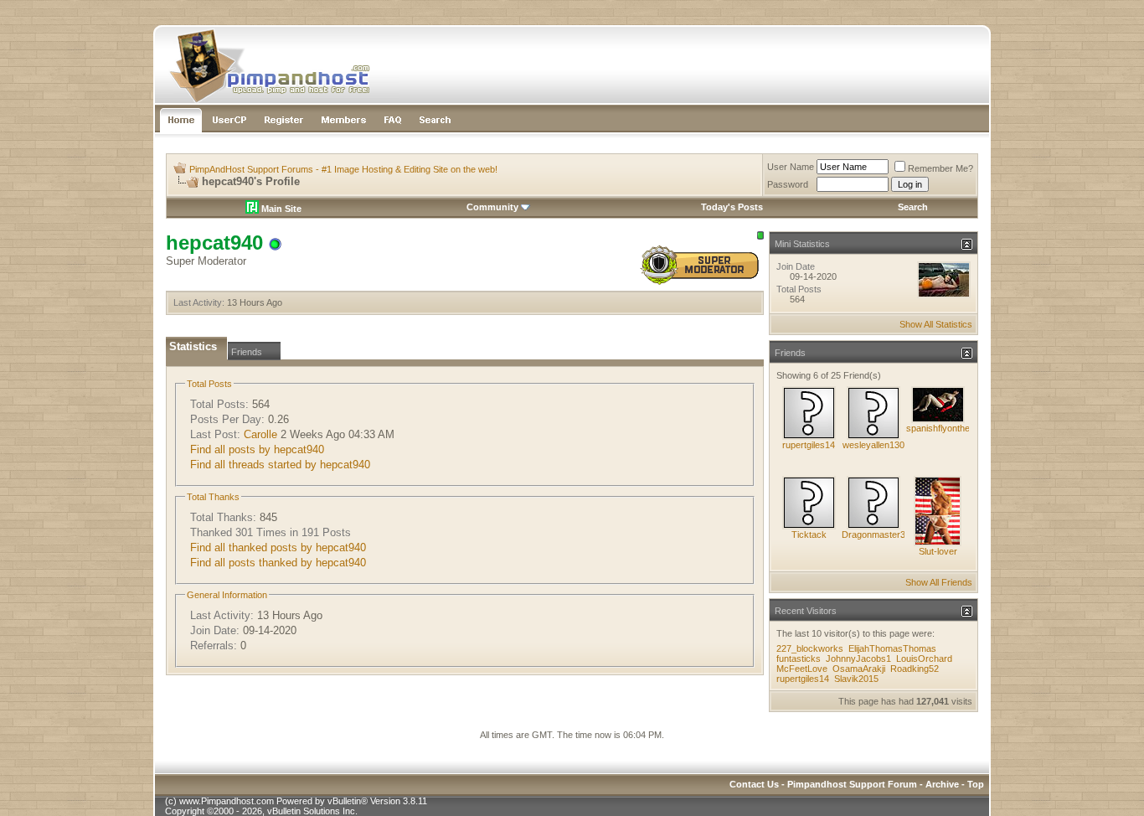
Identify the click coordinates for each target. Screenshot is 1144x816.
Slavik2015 (856, 679)
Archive (942, 784)
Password (787, 184)
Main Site (280, 209)
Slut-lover (938, 551)
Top (975, 784)
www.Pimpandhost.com (226, 801)
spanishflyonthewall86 (950, 428)
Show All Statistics (935, 324)
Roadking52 (914, 669)
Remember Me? (940, 168)
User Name (790, 167)
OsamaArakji (858, 669)
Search (913, 207)
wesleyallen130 (873, 445)
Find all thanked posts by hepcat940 (278, 547)
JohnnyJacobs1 (858, 658)
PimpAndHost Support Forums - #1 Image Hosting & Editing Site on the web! (343, 169)
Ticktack (809, 534)
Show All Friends (938, 582)
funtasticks (798, 658)
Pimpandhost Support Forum (852, 784)
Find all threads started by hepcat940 (280, 464)
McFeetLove (801, 669)
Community (492, 207)
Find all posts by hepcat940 (257, 449)
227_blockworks (809, 648)
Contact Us (754, 784)
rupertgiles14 (808, 445)
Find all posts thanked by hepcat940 (278, 562)
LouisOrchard (924, 658)
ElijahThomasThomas (892, 648)
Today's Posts (732, 207)
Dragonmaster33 (876, 534)
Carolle (260, 434)
